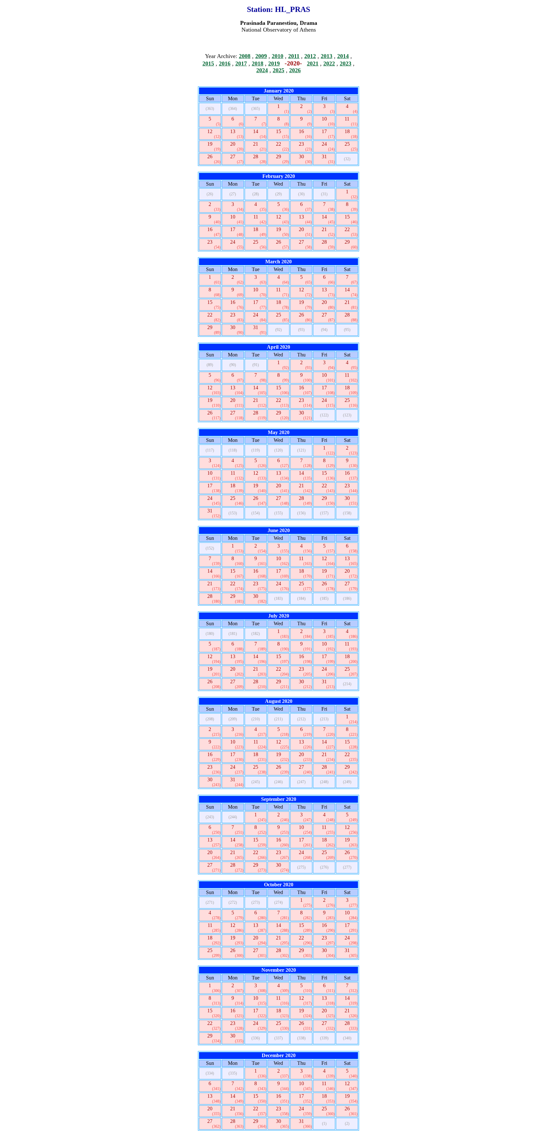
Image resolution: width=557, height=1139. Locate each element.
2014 (343, 56)
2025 (278, 70)
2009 (261, 56)
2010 (277, 56)
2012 (310, 56)
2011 (293, 56)
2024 (262, 70)
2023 (345, 63)
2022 (329, 63)
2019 (274, 63)
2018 (257, 63)
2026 (295, 70)
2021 (312, 63)
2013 (326, 56)
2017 (241, 63)
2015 (208, 63)
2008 (244, 56)
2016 (224, 63)
